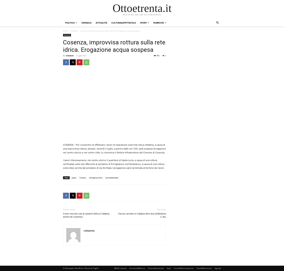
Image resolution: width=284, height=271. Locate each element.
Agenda (218, 268)
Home (65, 31)
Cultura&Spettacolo (123, 22)
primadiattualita (112, 178)
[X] (73, 62)
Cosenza (82, 178)
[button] (217, 23)
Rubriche (158, 22)
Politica (70, 22)
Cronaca (86, 22)
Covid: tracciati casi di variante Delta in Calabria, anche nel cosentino (86, 215)
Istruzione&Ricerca (137, 268)
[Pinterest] (80, 62)
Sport (143, 22)
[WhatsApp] (86, 62)
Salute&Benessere (204, 268)
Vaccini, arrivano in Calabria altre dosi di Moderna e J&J (142, 215)
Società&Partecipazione (184, 268)
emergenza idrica (95, 178)
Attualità (101, 22)
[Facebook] (66, 62)
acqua (74, 178)
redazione (70, 55)
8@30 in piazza (120, 268)
